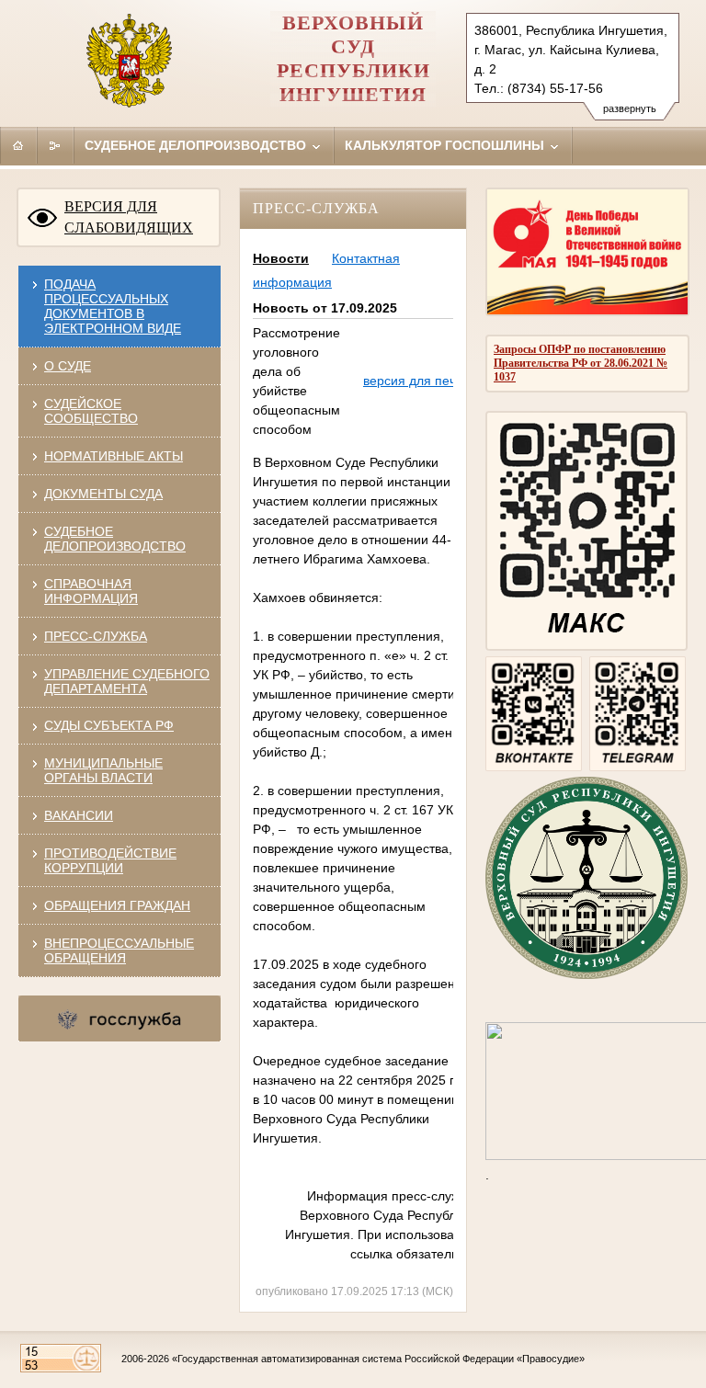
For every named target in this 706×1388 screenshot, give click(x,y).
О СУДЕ (67, 365)
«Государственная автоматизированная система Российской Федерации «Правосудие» (378, 1358)
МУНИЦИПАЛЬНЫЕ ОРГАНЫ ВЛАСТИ (103, 770)
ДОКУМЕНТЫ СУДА (103, 493)
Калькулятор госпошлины (446, 145)
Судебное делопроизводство (197, 145)
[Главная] (18, 145)
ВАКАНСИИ (78, 815)
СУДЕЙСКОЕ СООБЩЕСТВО (91, 411)
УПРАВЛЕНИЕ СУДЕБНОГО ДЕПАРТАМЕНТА (127, 681)
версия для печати (419, 380)
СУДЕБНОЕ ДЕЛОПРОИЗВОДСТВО (115, 538)
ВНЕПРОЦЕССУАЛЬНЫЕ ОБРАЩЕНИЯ (119, 950)
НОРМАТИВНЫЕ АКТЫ (113, 456)
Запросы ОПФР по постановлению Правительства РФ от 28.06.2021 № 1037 (580, 363)
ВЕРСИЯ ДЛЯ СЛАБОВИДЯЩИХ (128, 217)
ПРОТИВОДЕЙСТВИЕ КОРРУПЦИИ (110, 860)
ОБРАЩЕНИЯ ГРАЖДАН (117, 905)
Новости (281, 258)
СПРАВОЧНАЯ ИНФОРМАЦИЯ (91, 591)
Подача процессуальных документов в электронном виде (112, 306)
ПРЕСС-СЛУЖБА (95, 636)
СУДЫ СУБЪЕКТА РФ (109, 725)
